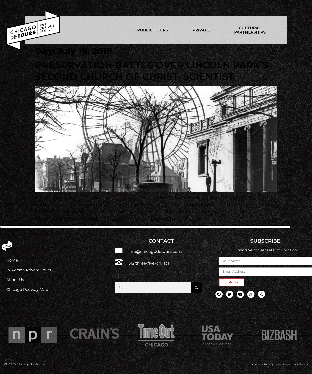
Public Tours (152, 30)
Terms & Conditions (292, 364)
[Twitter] (229, 294)
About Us (15, 280)
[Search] (196, 287)
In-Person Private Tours (28, 270)
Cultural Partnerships (250, 30)
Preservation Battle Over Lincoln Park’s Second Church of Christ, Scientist (151, 70)
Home (12, 260)
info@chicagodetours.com (155, 251)
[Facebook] (219, 294)
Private (201, 30)
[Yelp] (261, 294)
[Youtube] (240, 294)
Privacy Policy (262, 364)
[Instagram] (250, 294)
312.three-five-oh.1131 (148, 263)
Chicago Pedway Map (27, 289)
